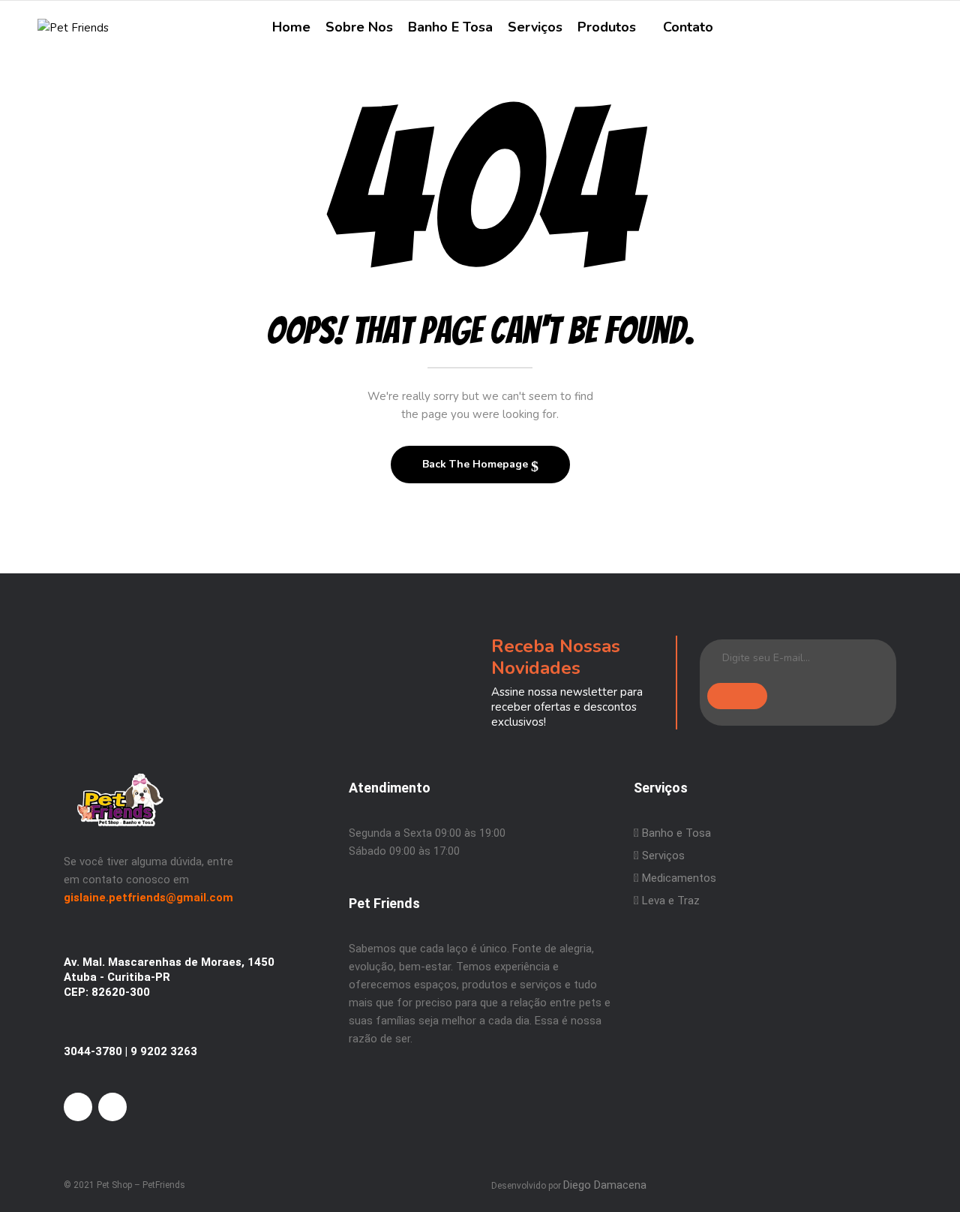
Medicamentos (679, 878)
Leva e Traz (671, 900)
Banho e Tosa (675, 833)
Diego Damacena (604, 1185)
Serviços (662, 855)
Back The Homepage (476, 464)
